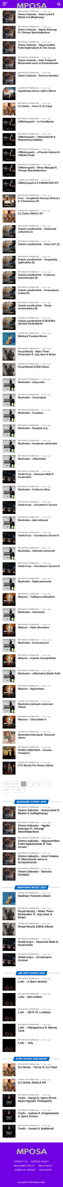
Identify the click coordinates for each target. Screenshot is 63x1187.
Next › (8, 789)
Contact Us (20, 1161)
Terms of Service (25, 1170)
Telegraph (45, 1170)
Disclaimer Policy (24, 1166)
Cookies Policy (40, 1161)
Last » (19, 789)
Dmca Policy (45, 1166)
